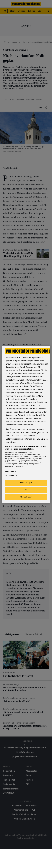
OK (26, 490)
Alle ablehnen (26, 497)
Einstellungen (26, 483)
